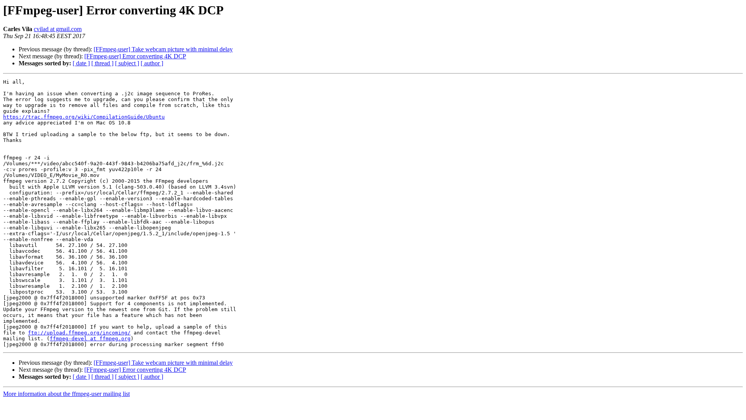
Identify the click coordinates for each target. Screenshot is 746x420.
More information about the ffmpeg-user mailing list (66, 393)
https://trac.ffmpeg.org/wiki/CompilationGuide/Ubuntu (84, 117)
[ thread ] (102, 63)
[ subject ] (127, 63)
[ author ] (152, 63)
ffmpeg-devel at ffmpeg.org (90, 338)
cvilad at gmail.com (58, 29)
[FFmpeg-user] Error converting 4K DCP (135, 56)
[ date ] (81, 63)
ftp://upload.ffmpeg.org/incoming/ (79, 333)
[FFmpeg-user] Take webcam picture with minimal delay (163, 49)
